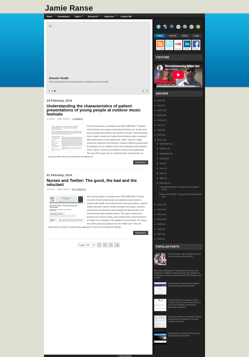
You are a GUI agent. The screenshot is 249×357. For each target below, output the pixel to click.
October (163, 149)
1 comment (77, 119)
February (164, 183)
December (165, 144)
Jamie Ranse (69, 8)
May (162, 173)
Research (94, 16)
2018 (159, 120)
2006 (159, 239)
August (163, 158)
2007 (159, 234)
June (162, 168)
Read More (141, 162)
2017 (159, 125)
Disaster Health (59, 78)
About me (110, 16)
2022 (159, 100)
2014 (159, 140)
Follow (160, 36)
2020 (159, 110)
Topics (79, 16)
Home (49, 16)
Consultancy (63, 16)
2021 (159, 105)
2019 (159, 115)
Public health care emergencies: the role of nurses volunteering (184, 255)
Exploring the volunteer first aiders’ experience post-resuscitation (184, 284)
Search (172, 36)
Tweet (185, 36)
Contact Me (126, 16)
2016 (159, 130)
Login (196, 36)
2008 (159, 229)
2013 (159, 204)
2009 (159, 224)
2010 (159, 219)
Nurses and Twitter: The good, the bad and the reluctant (92, 182)
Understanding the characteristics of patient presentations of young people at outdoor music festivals (94, 110)
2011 (159, 214)
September (165, 153)
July (162, 163)
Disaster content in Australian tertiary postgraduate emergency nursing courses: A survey (185, 319)
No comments (79, 189)
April (162, 178)
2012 (159, 209)
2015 (159, 135)
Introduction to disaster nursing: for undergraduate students (184, 334)
